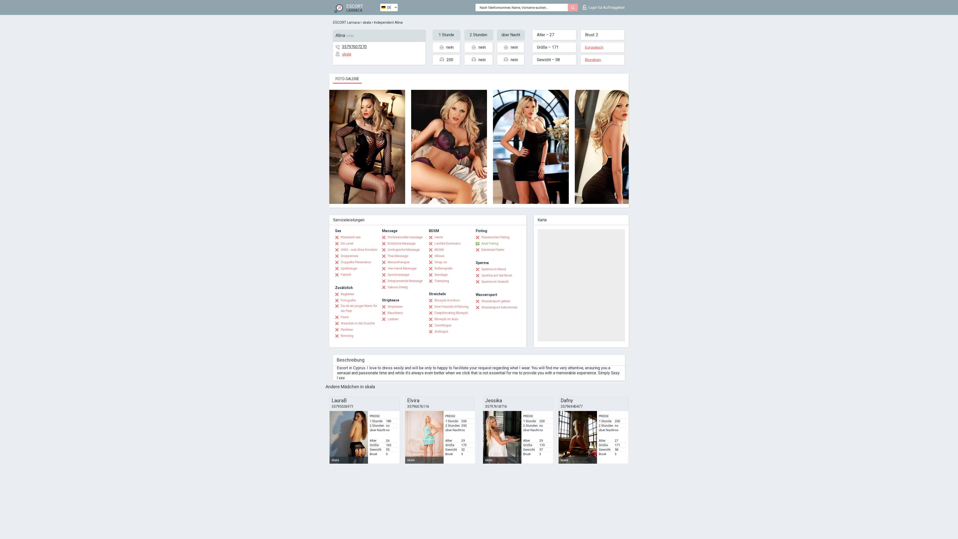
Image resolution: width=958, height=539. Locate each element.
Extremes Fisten (492, 250)
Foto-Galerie (347, 79)
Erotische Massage (401, 243)
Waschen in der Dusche (358, 323)
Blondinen (593, 60)
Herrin (439, 237)
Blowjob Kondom (447, 300)
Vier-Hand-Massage (402, 268)
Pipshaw (347, 329)
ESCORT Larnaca (346, 22)
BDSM (439, 250)
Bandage (441, 274)
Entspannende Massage (405, 281)
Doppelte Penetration (356, 262)
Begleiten (347, 294)
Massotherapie (398, 262)
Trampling (442, 281)
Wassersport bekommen (499, 307)
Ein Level (347, 243)
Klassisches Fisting (495, 237)
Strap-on (441, 262)
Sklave (439, 256)
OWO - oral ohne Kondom (359, 250)
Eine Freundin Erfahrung (452, 306)
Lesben (393, 319)
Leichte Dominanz (448, 243)
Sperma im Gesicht (495, 281)
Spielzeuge (349, 268)
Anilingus (441, 331)
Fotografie (348, 300)
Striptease (395, 306)
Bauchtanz (395, 313)
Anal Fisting (489, 243)
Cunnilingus (443, 325)
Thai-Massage (398, 256)
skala (367, 22)
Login (607, 7)
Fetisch (346, 274)
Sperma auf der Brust (496, 275)
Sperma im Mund (493, 269)
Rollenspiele (443, 268)
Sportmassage (398, 274)
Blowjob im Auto (447, 319)
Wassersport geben (495, 301)
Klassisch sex (350, 237)
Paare (345, 317)
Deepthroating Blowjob (451, 313)
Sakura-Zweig (398, 287)
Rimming (347, 336)
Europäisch (594, 47)
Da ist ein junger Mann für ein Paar (359, 308)
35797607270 (354, 46)
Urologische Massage (404, 250)
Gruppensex (349, 256)
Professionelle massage (405, 237)
